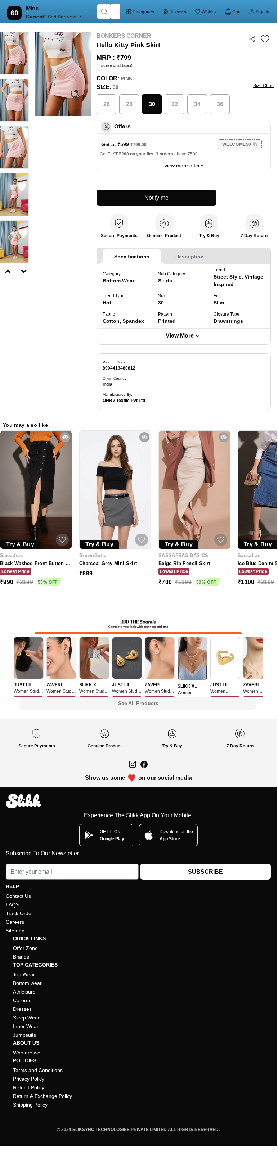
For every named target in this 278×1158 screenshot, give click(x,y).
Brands (21, 957)
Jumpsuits (24, 1035)
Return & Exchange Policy (42, 1096)
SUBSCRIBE (205, 872)
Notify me (156, 198)
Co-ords (22, 1000)
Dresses (22, 1009)
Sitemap (15, 930)
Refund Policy (28, 1087)
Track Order (19, 913)
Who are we (26, 1052)
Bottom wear (27, 983)
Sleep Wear (26, 1018)
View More (180, 336)
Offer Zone (25, 948)
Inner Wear (26, 1026)
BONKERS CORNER (124, 36)
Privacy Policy (28, 1079)
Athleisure (24, 992)
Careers (15, 922)
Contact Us (18, 896)
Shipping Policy (30, 1105)
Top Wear (24, 974)
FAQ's (12, 905)
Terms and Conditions (38, 1070)
